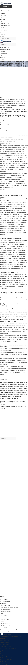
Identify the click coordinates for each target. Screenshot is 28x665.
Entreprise (4, 15)
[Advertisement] (14, 82)
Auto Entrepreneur (5, 601)
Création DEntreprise (5, 611)
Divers (1, 617)
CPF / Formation (4, 609)
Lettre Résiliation (4, 625)
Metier (3, 13)
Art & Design (3, 599)
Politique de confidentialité (7, 662)
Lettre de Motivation (5, 10)
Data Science (3, 615)
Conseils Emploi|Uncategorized (8, 607)
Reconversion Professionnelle (8, 630)
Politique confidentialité (6, 658)
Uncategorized (4, 632)
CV (1, 17)
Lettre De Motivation (5, 623)
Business (2, 603)
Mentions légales (4, 656)
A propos (2, 19)
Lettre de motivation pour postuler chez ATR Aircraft (13, 406)
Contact (2, 21)
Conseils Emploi (4, 8)
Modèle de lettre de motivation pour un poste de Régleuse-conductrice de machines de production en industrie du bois (13, 396)
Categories (6, 6)
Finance (2, 621)
